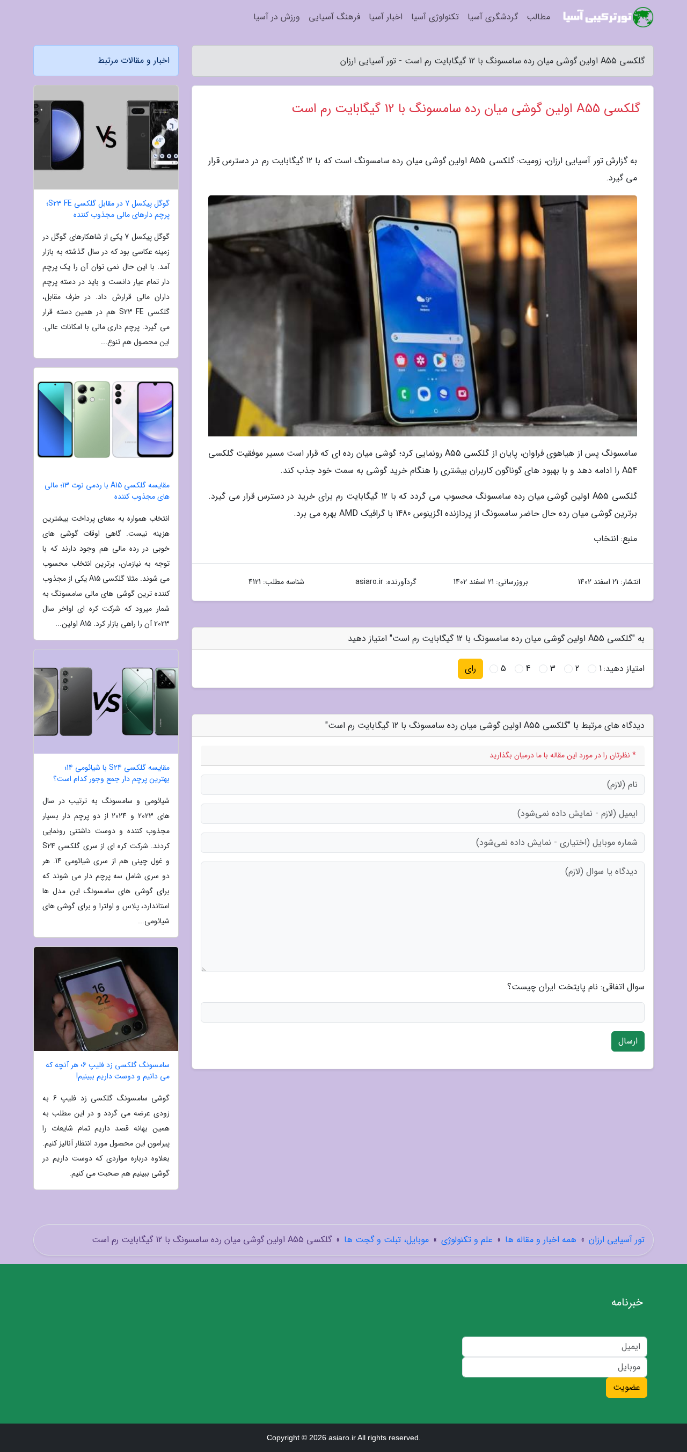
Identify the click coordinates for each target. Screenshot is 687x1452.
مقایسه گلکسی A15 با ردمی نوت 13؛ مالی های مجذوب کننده (107, 491)
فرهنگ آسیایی (334, 17)
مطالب (538, 17)
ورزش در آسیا (276, 17)
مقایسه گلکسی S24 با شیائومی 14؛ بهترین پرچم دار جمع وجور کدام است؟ (111, 773)
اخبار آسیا (386, 17)
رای (470, 668)
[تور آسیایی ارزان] (608, 17)
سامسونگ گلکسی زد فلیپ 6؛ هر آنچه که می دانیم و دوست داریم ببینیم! (108, 1071)
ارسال (628, 1041)
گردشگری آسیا (492, 17)
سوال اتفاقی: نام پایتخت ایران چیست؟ (576, 987)
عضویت (626, 1387)
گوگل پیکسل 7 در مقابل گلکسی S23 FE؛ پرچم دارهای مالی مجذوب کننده (108, 209)
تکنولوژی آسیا (435, 17)
